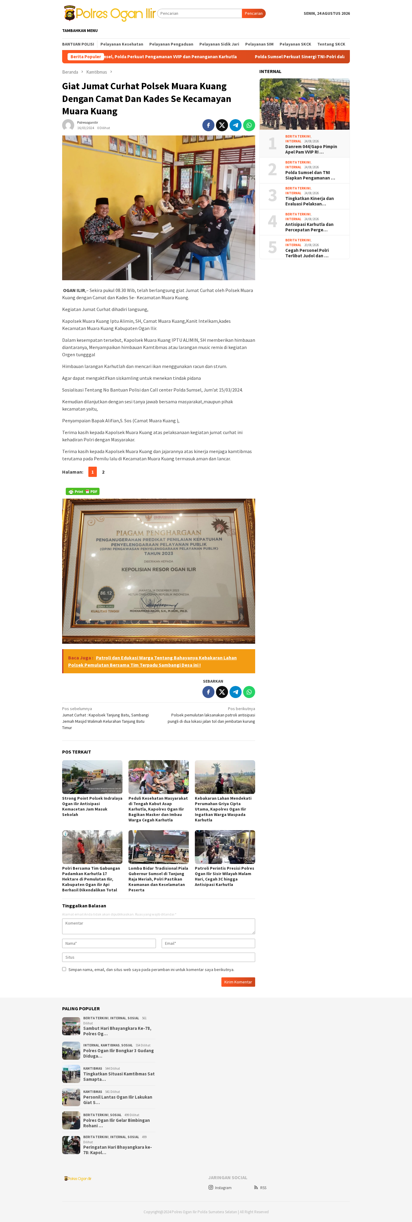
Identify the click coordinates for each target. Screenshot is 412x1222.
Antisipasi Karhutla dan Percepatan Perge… (309, 227)
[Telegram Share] (236, 125)
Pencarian (254, 13)
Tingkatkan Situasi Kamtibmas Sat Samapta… (119, 1076)
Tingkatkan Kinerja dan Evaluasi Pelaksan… (309, 201)
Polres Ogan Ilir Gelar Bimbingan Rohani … (116, 1123)
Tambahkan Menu (80, 30)
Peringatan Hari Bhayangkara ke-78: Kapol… (117, 1149)
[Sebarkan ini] (208, 125)
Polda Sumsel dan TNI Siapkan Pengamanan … (310, 175)
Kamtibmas (110, 1045)
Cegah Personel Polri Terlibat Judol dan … (307, 253)
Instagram (223, 1187)
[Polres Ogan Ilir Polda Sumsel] (109, 13)
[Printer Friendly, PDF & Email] (83, 491)
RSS (263, 1187)
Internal (293, 141)
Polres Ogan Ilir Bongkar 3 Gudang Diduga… (118, 1053)
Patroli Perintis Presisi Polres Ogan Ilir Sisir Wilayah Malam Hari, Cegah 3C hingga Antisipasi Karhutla (224, 876)
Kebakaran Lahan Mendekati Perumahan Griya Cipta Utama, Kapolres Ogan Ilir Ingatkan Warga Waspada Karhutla (223, 809)
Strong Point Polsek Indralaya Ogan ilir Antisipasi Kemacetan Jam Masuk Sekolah (92, 806)
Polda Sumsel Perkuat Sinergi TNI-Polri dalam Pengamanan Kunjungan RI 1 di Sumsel (297, 56)
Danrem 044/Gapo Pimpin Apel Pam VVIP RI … (311, 149)
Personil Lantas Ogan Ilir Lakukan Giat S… (117, 1099)
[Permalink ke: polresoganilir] (68, 124)
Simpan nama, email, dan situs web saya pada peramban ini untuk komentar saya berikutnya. (151, 969)
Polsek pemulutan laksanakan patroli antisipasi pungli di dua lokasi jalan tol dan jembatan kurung (211, 715)
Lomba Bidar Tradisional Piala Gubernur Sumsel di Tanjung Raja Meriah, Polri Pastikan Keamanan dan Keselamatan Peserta (158, 879)
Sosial (133, 1018)
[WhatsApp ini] (249, 125)
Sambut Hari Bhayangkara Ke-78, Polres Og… (117, 1031)
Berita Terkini (298, 136)
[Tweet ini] (222, 125)
